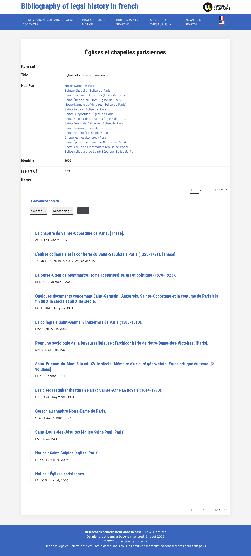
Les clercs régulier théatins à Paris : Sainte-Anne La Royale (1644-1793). (98, 390)
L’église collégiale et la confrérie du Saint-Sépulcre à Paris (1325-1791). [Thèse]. (105, 254)
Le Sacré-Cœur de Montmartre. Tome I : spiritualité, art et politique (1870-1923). (105, 275)
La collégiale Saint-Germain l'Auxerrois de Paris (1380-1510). (88, 322)
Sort (83, 210)
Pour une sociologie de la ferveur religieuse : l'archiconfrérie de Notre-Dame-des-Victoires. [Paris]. (121, 342)
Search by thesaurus (158, 22)
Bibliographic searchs (127, 22)
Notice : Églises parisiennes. (60, 473)
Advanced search (193, 22)
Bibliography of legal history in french (80, 6)
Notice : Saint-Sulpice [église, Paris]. (67, 452)
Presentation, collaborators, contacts (48, 22)
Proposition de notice (94, 22)
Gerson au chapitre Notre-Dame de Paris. (70, 411)
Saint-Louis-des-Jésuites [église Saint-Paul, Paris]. (80, 432)
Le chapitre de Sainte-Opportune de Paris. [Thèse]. (79, 233)
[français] (222, 18)
